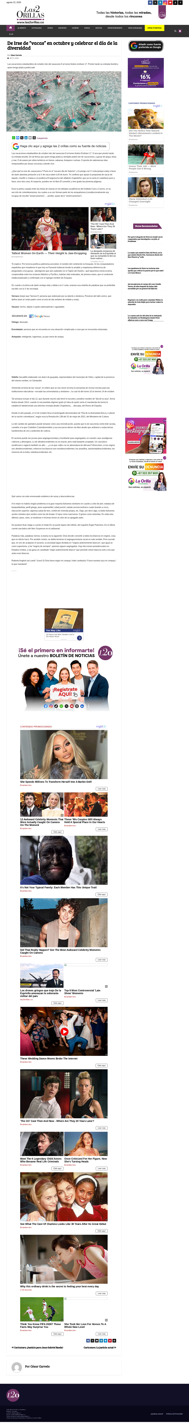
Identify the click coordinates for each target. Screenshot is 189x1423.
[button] (175, 31)
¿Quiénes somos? (156, 1414)
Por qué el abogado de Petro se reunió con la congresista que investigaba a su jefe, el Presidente (145, 238)
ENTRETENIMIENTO (115, 28)
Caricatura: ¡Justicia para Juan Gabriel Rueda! (38, 1347)
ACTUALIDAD (37, 28)
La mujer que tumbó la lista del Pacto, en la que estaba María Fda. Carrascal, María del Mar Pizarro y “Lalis (145, 254)
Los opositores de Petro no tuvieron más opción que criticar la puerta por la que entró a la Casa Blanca (145, 270)
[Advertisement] (64, 476)
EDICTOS (99, 28)
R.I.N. (11, 34)
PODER (50, 28)
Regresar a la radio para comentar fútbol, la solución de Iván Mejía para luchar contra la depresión (145, 301)
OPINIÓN (75, 28)
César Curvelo (16, 55)
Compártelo (42, 138)
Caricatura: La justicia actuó (99, 1347)
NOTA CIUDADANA (135, 28)
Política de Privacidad (174, 1414)
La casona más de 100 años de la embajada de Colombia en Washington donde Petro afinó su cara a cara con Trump (145, 317)
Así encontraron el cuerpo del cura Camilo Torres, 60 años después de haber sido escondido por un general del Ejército (144, 286)
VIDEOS (87, 28)
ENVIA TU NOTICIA (154, 28)
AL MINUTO (22, 28)
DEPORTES (62, 28)
